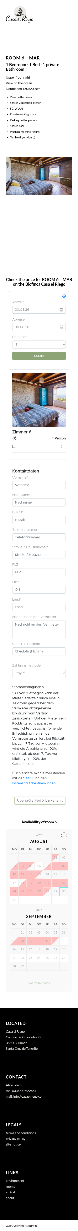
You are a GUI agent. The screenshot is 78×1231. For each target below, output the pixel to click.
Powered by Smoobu (39, 983)
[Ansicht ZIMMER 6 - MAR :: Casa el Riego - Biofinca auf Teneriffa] (39, 176)
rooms (10, 1186)
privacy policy (15, 1138)
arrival (10, 1192)
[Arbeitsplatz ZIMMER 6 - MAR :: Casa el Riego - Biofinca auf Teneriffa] (39, 207)
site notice (13, 1144)
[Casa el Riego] (32, 14)
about (10, 1198)
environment (15, 1180)
